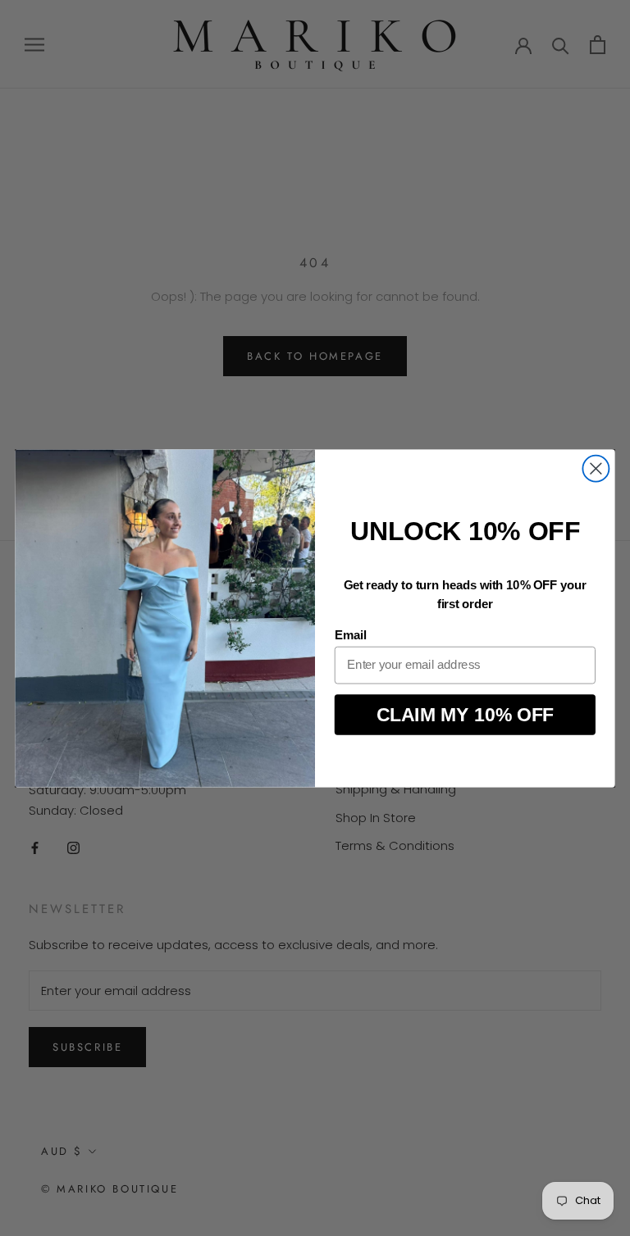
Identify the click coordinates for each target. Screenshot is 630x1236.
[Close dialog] (595, 468)
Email (350, 635)
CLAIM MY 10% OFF (466, 714)
